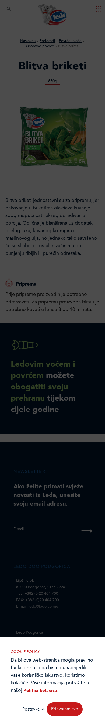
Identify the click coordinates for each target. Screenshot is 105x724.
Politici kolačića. (41, 691)
